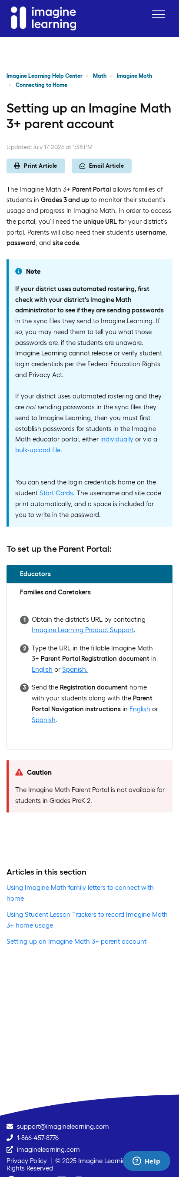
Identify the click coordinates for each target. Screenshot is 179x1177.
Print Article (40, 165)
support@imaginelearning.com (63, 1126)
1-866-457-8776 (38, 1137)
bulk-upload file (37, 450)
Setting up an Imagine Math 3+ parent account (76, 941)
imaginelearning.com (48, 1149)
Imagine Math (134, 76)
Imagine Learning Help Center (45, 76)
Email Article (106, 165)
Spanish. (75, 669)
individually (116, 439)
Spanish (44, 719)
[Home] (43, 18)
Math (99, 76)
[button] (158, 14)
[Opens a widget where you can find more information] (146, 1162)
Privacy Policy (27, 1160)
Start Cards (56, 493)
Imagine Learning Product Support (83, 629)
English (42, 669)
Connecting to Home (41, 85)
